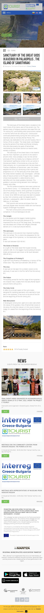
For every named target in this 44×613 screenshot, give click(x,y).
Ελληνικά (40, 13)
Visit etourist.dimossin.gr (10, 580)
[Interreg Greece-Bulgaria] (32, 7)
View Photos (23, 119)
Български (33, 13)
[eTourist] (12, 7)
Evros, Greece (32, 66)
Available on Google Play (12, 574)
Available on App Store (31, 574)
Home (4, 40)
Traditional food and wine (18, 40)
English (37, 13)
